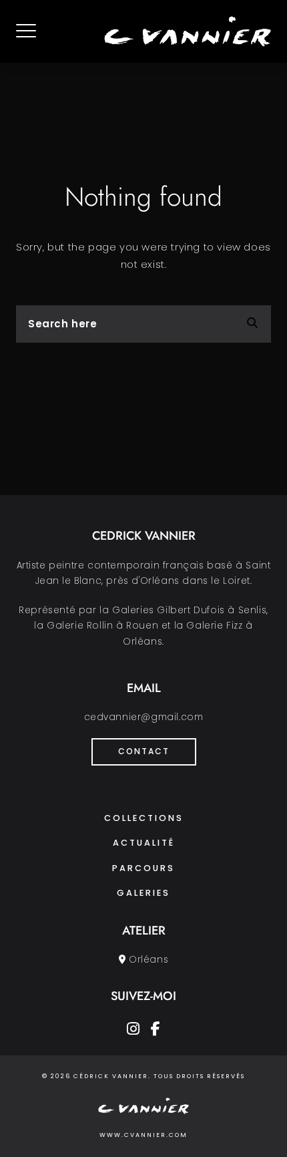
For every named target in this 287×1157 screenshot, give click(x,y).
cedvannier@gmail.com (144, 717)
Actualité (144, 842)
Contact (144, 751)
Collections (144, 818)
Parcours (143, 868)
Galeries (143, 892)
